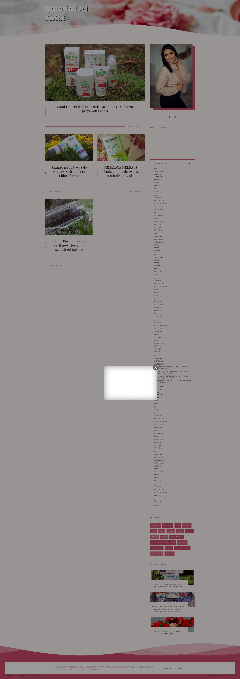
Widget (142, 399)
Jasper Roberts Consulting (131, 399)
